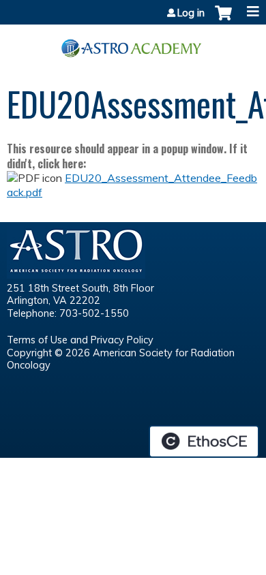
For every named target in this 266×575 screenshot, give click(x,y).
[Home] (133, 43)
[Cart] (223, 19)
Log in (191, 13)
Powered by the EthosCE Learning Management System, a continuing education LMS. (204, 441)
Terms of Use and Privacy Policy (80, 340)
